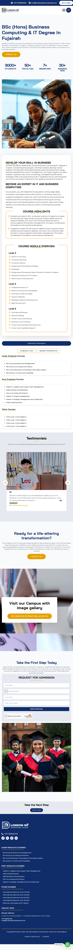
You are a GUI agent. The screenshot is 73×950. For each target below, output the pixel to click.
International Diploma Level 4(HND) (16, 895)
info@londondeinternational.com (13, 920)
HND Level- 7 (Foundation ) (16, 426)
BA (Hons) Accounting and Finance (16, 855)
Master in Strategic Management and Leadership (24, 399)
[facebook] (3, 838)
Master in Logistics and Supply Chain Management (25, 387)
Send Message (36, 709)
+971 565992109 (6, 919)
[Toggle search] (68, 10)
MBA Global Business (14, 402)
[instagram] (11, 838)
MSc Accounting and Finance (17, 393)
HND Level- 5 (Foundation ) (16, 423)
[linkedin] (16, 838)
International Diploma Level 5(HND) (16, 897)
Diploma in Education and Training (15, 903)
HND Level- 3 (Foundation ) (16, 417)
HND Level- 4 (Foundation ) (16, 420)
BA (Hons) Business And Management (20, 363)
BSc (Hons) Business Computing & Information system (26, 370)
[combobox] (6, 691)
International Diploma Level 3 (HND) (16, 892)
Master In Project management (18, 396)
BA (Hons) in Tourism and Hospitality (19, 373)
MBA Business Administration (17, 390)
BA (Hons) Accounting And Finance (19, 367)
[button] (5, 482)
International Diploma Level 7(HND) (16, 900)
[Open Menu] (63, 10)
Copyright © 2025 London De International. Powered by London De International (36, 932)
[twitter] (7, 838)
